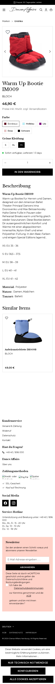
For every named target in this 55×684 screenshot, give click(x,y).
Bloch (7, 96)
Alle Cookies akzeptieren (28, 679)
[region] (27, 51)
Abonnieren (27, 567)
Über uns (6, 464)
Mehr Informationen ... (27, 656)
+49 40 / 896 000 (15, 452)
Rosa (10, 131)
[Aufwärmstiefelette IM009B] (27, 331)
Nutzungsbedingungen (18, 582)
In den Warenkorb (27, 172)
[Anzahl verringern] (5, 162)
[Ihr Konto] (46, 10)
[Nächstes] (50, 51)
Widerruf (6, 431)
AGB (28, 596)
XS (21, 145)
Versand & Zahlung (12, 426)
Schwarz (25, 131)
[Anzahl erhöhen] (50, 162)
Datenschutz (9, 435)
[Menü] (4, 10)
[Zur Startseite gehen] (23, 10)
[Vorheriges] (5, 51)
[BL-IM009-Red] (27, 51)
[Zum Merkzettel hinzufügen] (7, 32)
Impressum (31, 632)
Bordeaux (12, 123)
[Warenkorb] (51, 10)
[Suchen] (41, 10)
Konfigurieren (28, 671)
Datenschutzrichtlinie (17, 579)
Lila (44, 123)
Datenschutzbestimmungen (28, 588)
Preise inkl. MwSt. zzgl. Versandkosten (24, 109)
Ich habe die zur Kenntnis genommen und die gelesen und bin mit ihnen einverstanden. (26, 594)
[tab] (16, 186)
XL (13, 145)
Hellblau (30, 123)
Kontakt (6, 440)
